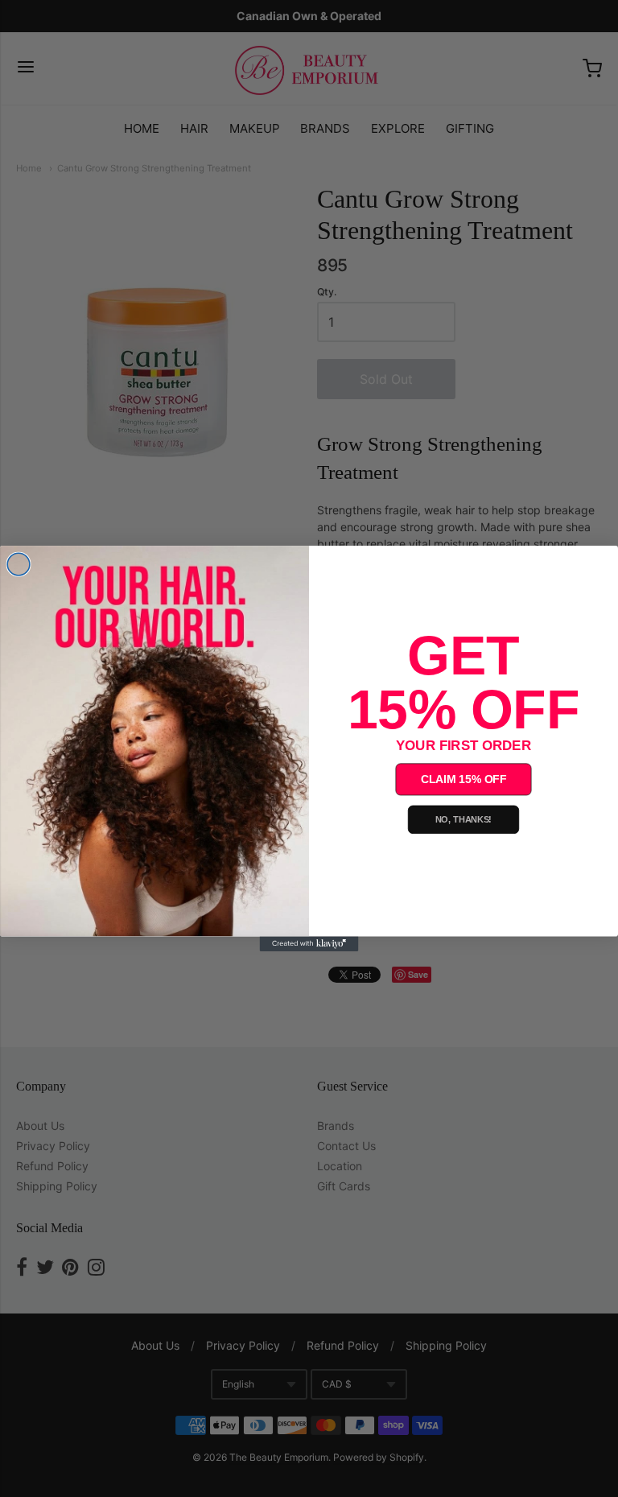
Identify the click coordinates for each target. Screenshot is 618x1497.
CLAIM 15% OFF (464, 779)
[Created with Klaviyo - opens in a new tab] (309, 943)
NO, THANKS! (463, 819)
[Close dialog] (18, 564)
